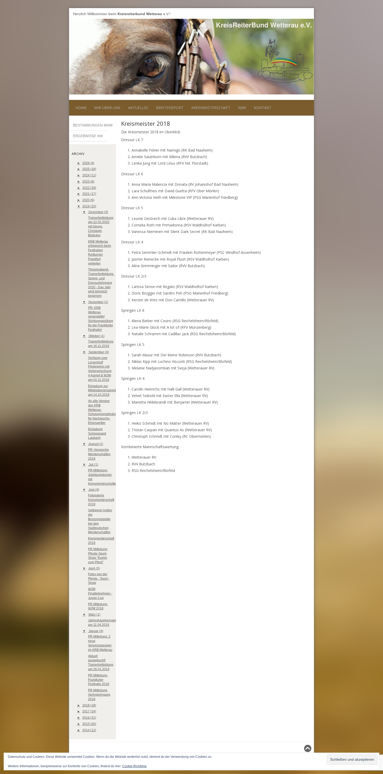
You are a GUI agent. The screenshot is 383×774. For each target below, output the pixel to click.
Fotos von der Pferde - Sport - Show (98, 578)
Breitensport (169, 107)
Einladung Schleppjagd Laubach (97, 433)
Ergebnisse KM (88, 136)
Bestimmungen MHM (90, 125)
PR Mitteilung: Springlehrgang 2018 (99, 694)
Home (81, 107)
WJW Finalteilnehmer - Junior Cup (100, 593)
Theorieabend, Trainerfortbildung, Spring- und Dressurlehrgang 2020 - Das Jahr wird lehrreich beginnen (101, 283)
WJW (242, 107)
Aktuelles (138, 107)
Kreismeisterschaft (210, 107)
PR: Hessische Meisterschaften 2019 (99, 454)
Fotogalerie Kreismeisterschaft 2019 (101, 500)
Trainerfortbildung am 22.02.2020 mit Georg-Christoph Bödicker (100, 226)
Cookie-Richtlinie (134, 766)
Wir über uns (107, 107)
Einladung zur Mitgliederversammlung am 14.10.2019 (104, 390)
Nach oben (301, 748)
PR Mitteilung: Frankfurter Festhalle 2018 (98, 680)
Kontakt (262, 107)
